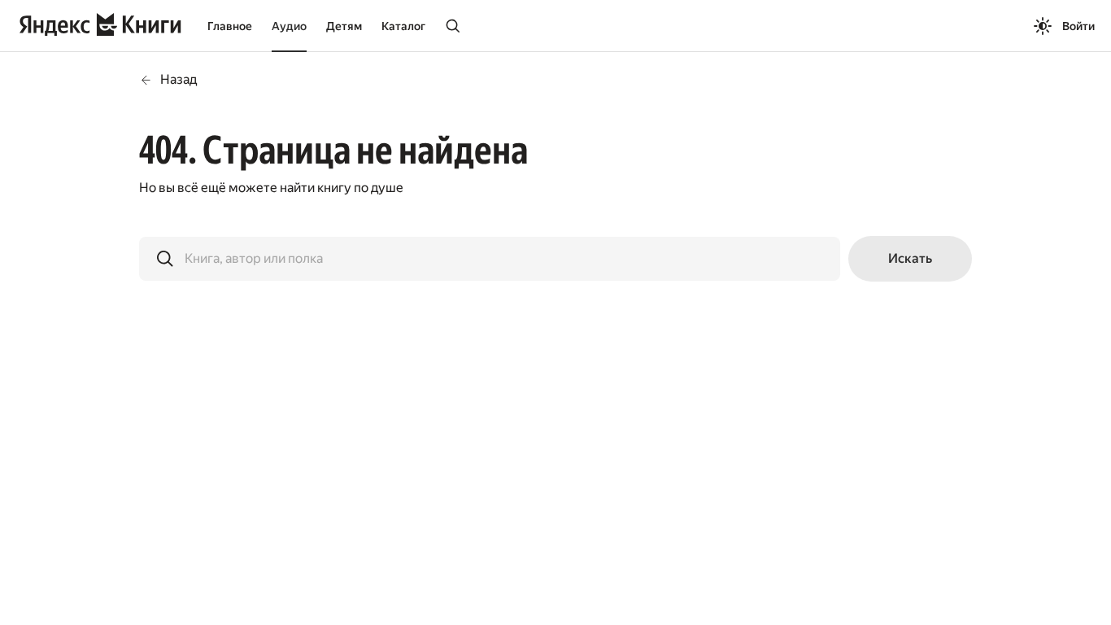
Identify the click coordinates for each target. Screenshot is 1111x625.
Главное (229, 26)
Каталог (403, 26)
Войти (1078, 26)
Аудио (289, 26)
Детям (344, 26)
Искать (910, 258)
